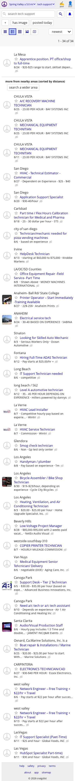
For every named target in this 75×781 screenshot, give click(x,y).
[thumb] (12, 31)
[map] (34, 31)
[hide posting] (17, 71)
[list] (5, 31)
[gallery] (27, 31)
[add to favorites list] (16, 59)
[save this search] (69, 14)
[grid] (19, 31)
